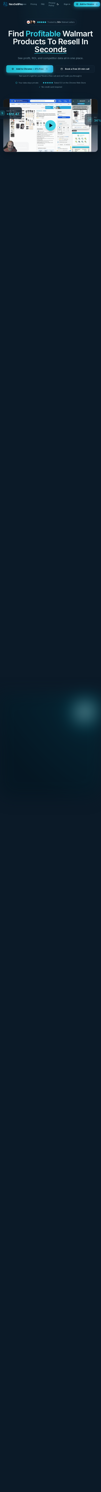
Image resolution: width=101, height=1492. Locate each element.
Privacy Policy (52, 4)
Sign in (67, 4)
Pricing (34, 4)
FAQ (42, 4)
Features (22, 4)
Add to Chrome (87, 4)
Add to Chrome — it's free (30, 69)
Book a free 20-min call (77, 69)
